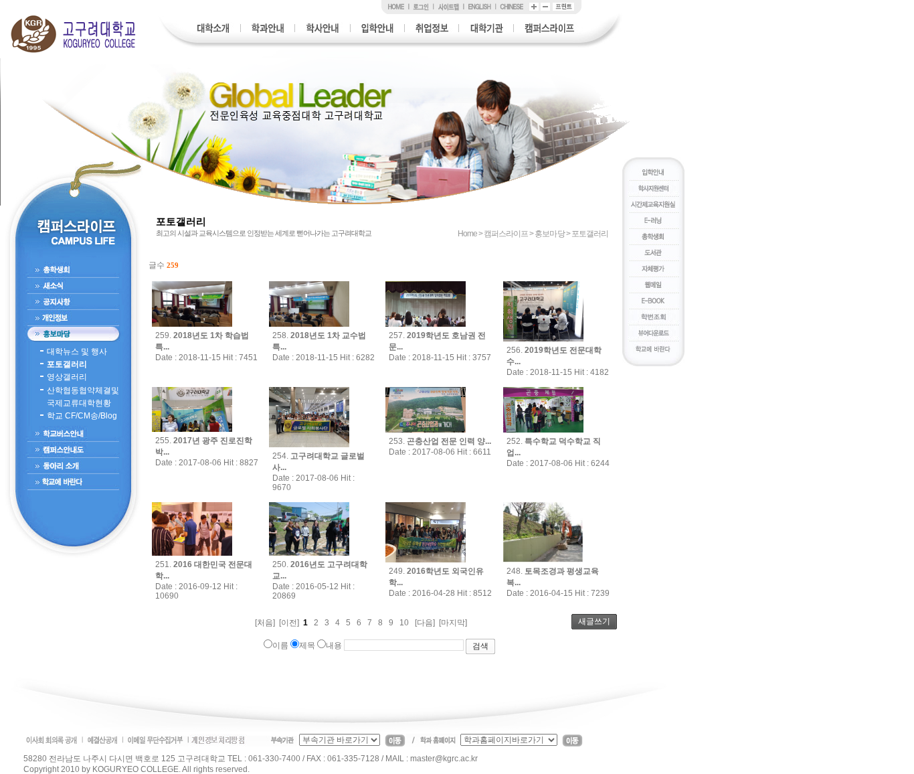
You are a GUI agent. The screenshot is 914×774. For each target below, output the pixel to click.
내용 (334, 645)
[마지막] (453, 622)
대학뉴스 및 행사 (77, 351)
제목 (307, 645)
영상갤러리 (67, 377)
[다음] (425, 622)
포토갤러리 (67, 364)
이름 (280, 645)
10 (404, 622)
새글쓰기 (594, 621)
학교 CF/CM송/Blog (82, 415)
